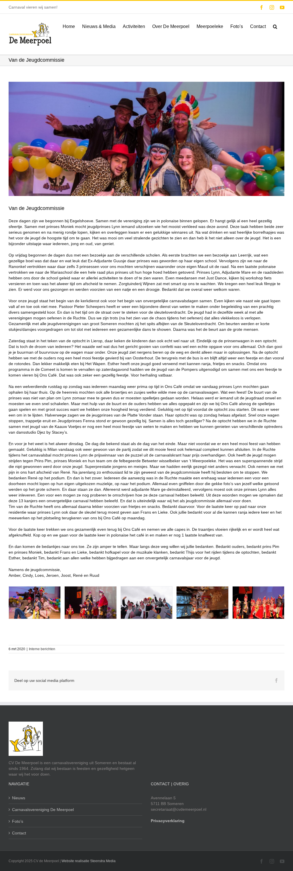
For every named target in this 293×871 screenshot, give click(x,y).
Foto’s (17, 821)
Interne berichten (42, 649)
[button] (275, 26)
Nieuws (18, 798)
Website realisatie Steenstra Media (89, 861)
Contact (19, 833)
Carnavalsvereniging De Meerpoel (43, 809)
